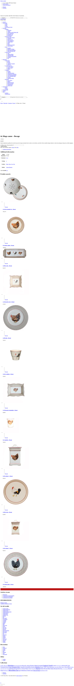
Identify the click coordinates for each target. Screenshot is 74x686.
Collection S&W (10, 55)
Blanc (7, 164)
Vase (4, 653)
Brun (10, 164)
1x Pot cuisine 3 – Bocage (8, 548)
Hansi (6, 25)
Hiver (6, 47)
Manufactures (7, 94)
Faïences (6, 92)
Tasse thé (4, 640)
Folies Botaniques (10, 40)
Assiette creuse (5, 610)
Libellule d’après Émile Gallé (12, 32)
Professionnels (5, 89)
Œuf (3, 651)
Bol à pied (5, 618)
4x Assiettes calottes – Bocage (8, 245)
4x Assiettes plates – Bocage (8, 584)
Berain (8, 61)
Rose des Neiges (10, 83)
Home (1, 103)
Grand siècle (7, 60)
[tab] (38, 149)
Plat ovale (4, 628)
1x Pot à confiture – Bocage (8, 374)
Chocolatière (5, 619)
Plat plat (4, 629)
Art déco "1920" (3, 665)
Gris (12, 164)
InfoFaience (5, 594)
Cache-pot (5, 648)
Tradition (6, 29)
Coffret (4, 660)
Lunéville (4, 28)
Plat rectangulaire (6, 630)
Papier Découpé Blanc (11, 50)
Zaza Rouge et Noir (8, 27)
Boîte (4, 647)
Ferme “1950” (10, 67)
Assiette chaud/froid (6, 609)
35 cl (7, 157)
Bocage (8, 71)
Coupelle (4, 621)
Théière (4, 642)
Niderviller (5, 59)
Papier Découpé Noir (11, 51)
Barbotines (9, 30)
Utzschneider (5, 86)
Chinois (8, 31)
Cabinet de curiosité (11, 63)
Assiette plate (5, 613)
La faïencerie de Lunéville (7, 597)
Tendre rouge (9, 85)
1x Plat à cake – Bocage (7, 265)
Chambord (9, 38)
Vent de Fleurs (10, 45)
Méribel (8, 68)
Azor (8, 53)
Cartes (6, 24)
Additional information (7, 149)
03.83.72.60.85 (5, 3)
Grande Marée (10, 41)
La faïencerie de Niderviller (8, 596)
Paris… (8, 43)
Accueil (4, 21)
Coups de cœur (8, 52)
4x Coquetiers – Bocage (7, 439)
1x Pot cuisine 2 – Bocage (8, 476)
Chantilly (9, 72)
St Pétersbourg (10, 84)
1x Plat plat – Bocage (7, 338)
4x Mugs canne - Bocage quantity (6, 145)
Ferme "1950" (43, 667)
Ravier (4, 635)
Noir (14, 164)
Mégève (8, 81)
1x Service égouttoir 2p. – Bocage (9, 209)
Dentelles (9, 48)
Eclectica (9, 57)
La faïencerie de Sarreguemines (8, 595)
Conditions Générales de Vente (6, 603)
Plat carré (4, 627)
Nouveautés (33, 668)
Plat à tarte (5, 632)
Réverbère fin (9, 35)
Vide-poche (5, 654)
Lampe (4, 650)
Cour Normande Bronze (11, 75)
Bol (3, 617)
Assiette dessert (5, 612)
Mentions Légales (3, 602)
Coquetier (4, 620)
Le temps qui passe (8, 65)
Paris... (61, 668)
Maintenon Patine (10, 78)
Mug (17, 147)
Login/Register (3, 18)
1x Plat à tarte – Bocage (7, 512)
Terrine (4, 641)
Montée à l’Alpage (10, 49)
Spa (8, 58)
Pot (3, 633)
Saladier (4, 636)
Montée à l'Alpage (21, 668)
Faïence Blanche (9, 167)
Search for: (13, 17)
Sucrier (4, 637)
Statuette (4, 652)
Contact (4, 90)
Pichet (4, 626)
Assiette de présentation (7, 611)
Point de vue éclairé (11, 44)
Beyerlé (8, 62)
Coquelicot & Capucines (11, 74)
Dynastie (9, 77)
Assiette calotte (5, 608)
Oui (7, 170)
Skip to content (3, 0)
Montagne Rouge (10, 82)
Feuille (4, 649)
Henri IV (9, 64)
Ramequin (5, 634)
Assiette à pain (5, 614)
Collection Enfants (10, 73)
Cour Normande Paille (11, 76)
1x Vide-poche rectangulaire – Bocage (10, 410)
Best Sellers (17, 665)
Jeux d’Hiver (9, 80)
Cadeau (4, 659)
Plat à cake (5, 631)
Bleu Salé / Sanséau (11, 37)
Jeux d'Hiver (67, 667)
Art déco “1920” (10, 66)
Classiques (10, 103)
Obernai (6, 88)
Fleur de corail (10, 39)
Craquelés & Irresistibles (11, 56)
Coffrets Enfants (10, 54)
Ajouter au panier (4, 146)
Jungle (8, 42)
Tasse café (5, 638)
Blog (4, 91)
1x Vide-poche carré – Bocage (8, 301)
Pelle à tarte (5, 625)
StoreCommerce (19, 675)
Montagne (7, 79)
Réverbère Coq (10, 34)
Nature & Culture (8, 36)
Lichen (6, 26)
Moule (4, 623)
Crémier (4, 622)
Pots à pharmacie (10, 33)
